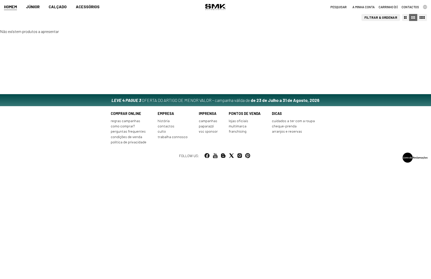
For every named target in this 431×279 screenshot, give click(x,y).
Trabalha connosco (173, 137)
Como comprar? (123, 126)
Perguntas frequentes (128, 131)
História (164, 121)
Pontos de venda (245, 113)
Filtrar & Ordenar (380, 17)
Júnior (33, 6)
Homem (10, 6)
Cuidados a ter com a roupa (293, 121)
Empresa (166, 113)
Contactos (166, 126)
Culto (162, 131)
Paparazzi (206, 126)
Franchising (237, 131)
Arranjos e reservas (287, 131)
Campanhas (208, 121)
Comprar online (126, 113)
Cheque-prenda (284, 126)
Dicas (277, 113)
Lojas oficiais (238, 121)
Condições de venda (126, 137)
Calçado (58, 6)
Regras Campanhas (125, 121)
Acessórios (88, 6)
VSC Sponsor (208, 131)
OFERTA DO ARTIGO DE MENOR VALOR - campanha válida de (215, 100)
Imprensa (207, 113)
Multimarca (237, 126)
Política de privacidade (128, 142)
